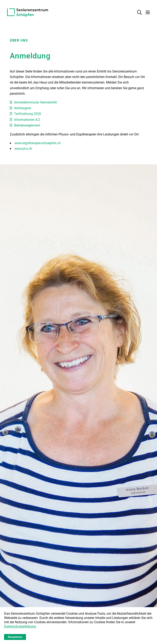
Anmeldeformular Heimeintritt (35, 102)
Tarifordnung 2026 (27, 113)
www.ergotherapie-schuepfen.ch (38, 143)
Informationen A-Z (27, 119)
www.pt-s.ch (23, 148)
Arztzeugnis (22, 108)
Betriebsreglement (27, 125)
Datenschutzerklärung (20, 626)
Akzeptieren (15, 637)
